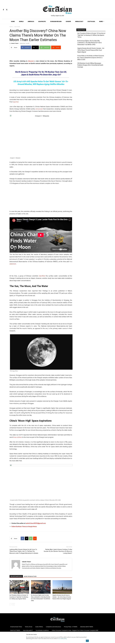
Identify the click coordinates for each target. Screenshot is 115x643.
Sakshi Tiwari (14, 43)
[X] (6, 10)
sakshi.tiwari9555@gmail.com (36, 523)
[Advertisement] (41, 55)
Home (11, 26)
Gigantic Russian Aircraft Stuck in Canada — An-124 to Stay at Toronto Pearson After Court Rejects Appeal (61, 596)
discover (31, 61)
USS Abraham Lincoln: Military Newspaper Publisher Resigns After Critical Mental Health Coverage (90, 65)
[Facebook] (3, 10)
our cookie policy (62, 638)
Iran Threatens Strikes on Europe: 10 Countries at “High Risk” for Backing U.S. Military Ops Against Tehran (19, 596)
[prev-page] (11, 604)
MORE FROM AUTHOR (30, 576)
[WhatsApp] (31, 538)
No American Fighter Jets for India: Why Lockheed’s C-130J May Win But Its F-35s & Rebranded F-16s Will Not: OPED (89, 42)
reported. (16, 102)
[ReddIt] (35, 538)
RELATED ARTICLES (16, 576)
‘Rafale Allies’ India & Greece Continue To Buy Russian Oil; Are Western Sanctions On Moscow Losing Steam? (58, 551)
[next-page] (13, 604)
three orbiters (17, 437)
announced (39, 109)
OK (87, 640)
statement (13, 264)
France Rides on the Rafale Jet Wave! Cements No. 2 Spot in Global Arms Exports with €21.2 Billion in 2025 (90, 57)
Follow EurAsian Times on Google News (24, 526)
